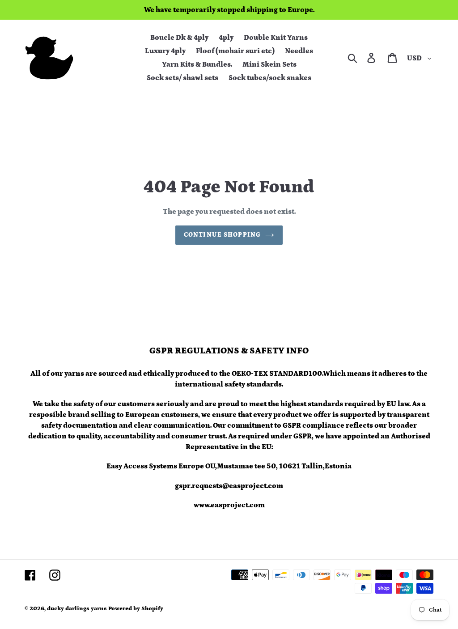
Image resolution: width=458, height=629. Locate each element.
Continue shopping (222, 234)
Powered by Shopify (135, 608)
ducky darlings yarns (77, 608)
